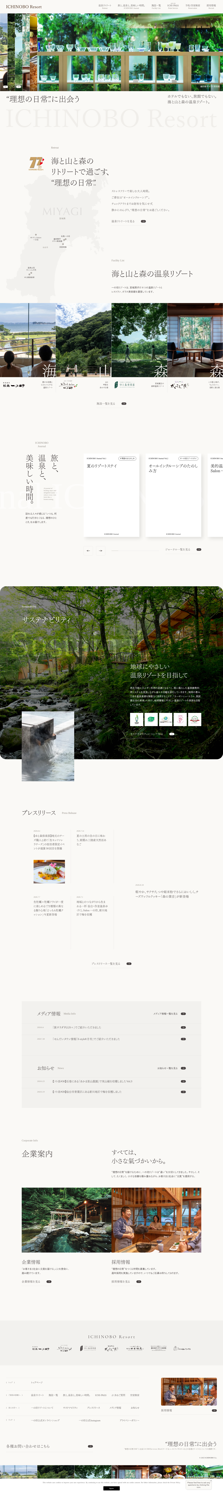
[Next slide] (18, 87)
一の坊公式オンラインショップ (45, 1420)
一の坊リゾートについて (42, 1408)
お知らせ (135, 1408)
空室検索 (134, 1395)
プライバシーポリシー (129, 1420)
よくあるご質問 (118, 1395)
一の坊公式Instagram (90, 1420)
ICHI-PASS (101, 1395)
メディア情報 (115, 1408)
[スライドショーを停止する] (12, 87)
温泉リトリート (37, 1395)
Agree (111, 1488)
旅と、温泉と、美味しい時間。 (76, 1395)
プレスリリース (93, 1408)
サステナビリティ (70, 1408)
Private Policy (175, 1482)
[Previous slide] (5, 87)
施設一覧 (53, 1395)
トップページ (37, 1382)
